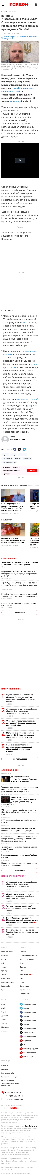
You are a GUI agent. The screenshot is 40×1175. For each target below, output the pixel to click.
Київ (3, 1004)
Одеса (3, 1012)
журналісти (27, 458)
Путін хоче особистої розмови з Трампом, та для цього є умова (19, 563)
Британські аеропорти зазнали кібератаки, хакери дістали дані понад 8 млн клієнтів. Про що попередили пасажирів (19, 838)
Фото (22, 978)
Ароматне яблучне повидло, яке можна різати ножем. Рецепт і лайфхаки (13, 540)
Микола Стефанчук (9, 462)
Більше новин (20, 870)
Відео (22, 982)
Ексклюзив (24, 974)
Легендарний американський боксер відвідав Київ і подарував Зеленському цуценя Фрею (21, 711)
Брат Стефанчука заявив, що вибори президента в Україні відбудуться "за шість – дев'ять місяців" (12, 507)
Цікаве (3, 990)
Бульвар (6, 520)
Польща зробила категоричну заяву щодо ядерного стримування (19, 864)
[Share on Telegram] (24, 449)
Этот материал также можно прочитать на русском (21, 38)
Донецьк (4, 1016)
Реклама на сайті (7, 1073)
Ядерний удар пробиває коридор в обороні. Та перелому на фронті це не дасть (20, 585)
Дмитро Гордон (30, 1004)
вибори (13, 455)
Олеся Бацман (29, 1032)
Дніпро (4, 1023)
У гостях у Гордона (27, 959)
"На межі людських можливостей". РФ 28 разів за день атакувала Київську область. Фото (18, 800)
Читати (32, 470)
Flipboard (27, 1040)
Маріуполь (5, 1027)
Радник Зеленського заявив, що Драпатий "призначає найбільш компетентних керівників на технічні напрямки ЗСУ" (21, 698)
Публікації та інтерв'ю (28, 955)
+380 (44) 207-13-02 (14, 1096)
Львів (3, 1008)
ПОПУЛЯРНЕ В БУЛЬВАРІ (13, 876)
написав (14, 101)
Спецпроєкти (25, 994)
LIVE (21, 971)
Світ (2, 963)
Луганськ (4, 1031)
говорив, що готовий (27, 399)
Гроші (3, 959)
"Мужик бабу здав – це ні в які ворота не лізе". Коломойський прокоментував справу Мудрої (19, 812)
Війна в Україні (7, 952)
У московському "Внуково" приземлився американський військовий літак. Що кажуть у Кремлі (19, 748)
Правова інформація (9, 1077)
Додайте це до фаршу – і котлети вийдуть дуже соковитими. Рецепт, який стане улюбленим (21, 896)
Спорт (3, 967)
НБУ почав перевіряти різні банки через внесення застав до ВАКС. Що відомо (18, 829)
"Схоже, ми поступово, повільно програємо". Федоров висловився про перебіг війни (21, 723)
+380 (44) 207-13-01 (13, 1092)
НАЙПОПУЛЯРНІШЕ (11, 689)
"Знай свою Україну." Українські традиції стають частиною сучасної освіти (19, 595)
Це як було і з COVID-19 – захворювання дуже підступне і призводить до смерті (19, 573)
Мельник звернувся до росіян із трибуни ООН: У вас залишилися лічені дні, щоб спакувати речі (20, 735)
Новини (4, 947)
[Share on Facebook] (14, 449)
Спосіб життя (6, 978)
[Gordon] (19, 5)
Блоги (22, 963)
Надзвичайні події (8, 982)
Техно (3, 974)
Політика (12, 11)
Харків (3, 1019)
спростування (7, 458)
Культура (4, 971)
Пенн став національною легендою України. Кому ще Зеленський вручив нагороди (22, 932)
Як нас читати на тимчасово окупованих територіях (10, 1083)
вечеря (17, 458)
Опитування (24, 986)
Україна (5, 455)
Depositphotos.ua (31, 1126)
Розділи (23, 947)
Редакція (4, 1069)
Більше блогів (20, 612)
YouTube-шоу (25, 990)
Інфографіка (5, 986)
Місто (3, 999)
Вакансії (4, 1065)
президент (22, 455)
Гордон (4, 11)
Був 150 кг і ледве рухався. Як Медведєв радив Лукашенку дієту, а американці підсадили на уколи (22, 920)
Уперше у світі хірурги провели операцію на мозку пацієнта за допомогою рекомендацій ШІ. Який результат (19, 789)
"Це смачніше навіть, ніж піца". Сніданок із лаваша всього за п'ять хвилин (21, 908)
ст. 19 (27, 322)
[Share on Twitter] (19, 449)
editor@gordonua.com (14, 1099)
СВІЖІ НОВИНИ (9, 770)
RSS (25, 1045)
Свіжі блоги (8, 558)
